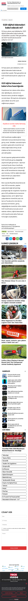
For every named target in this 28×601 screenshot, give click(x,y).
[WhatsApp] (17, 238)
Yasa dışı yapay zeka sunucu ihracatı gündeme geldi (15, 403)
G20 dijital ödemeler (14, 233)
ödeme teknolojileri (6, 235)
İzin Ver (23, 9)
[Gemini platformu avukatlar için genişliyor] (4, 420)
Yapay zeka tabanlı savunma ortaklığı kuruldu (15, 397)
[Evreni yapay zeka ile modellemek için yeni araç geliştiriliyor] (4, 425)
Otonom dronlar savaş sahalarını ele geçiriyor (14, 375)
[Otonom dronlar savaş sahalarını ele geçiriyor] (4, 376)
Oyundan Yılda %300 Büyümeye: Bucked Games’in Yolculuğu (13, 449)
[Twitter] (10, 238)
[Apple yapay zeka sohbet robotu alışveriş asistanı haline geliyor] (4, 381)
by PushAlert (4, 10)
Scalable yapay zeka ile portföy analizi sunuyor (14, 408)
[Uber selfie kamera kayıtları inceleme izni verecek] (4, 393)
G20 (7, 233)
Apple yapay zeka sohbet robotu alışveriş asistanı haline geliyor (14, 381)
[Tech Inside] (24, 568)
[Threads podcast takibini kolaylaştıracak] (4, 387)
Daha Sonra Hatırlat (13, 9)
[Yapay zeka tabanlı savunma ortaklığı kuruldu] (4, 398)
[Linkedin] (20, 238)
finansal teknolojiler (19, 231)
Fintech (3, 233)
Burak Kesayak (22, 61)
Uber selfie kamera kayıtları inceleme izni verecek (15, 392)
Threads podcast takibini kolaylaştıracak (14, 386)
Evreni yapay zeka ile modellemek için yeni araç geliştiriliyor (15, 425)
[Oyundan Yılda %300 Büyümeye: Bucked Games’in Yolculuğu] (14, 439)
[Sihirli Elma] (11, 568)
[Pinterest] (14, 238)
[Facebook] (7, 238)
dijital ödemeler (11, 231)
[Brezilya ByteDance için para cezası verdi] (4, 414)
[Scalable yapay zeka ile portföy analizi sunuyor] (4, 409)
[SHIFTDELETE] (5, 568)
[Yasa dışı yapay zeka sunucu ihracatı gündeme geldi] (4, 403)
